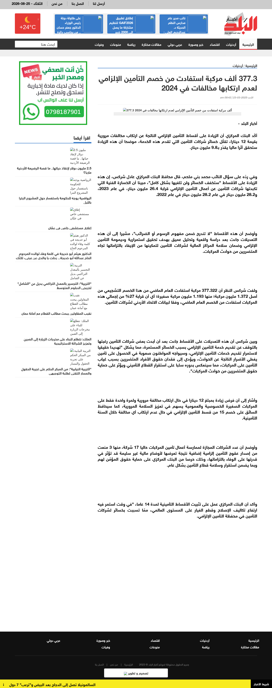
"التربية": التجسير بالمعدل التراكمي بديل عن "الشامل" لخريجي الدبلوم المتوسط (54, 285)
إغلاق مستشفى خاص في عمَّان (69, 227)
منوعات (115, 44)
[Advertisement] (177, 572)
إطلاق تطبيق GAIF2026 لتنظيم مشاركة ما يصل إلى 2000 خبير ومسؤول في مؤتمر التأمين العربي (131, 27)
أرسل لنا (99, 3)
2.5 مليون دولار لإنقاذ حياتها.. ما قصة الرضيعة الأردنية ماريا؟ (54, 170)
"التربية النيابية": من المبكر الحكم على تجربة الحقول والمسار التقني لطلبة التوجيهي (56, 370)
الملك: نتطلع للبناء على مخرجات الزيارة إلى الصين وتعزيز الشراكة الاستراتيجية (57, 341)
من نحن (57, 3)
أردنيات (231, 44)
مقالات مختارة (151, 44)
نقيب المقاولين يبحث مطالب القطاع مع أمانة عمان (56, 313)
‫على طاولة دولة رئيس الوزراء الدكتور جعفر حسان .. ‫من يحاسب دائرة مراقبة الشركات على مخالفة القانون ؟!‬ (79, 29)
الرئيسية (248, 44)
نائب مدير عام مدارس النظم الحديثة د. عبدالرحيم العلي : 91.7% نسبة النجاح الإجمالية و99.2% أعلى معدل (185, 29)
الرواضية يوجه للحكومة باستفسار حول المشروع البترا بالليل (55, 200)
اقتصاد (215, 44)
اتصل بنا (78, 3)
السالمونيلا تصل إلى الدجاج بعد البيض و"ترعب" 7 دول (59, 684)
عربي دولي (175, 44)
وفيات (99, 44)
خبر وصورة (195, 44)
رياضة (131, 44)
